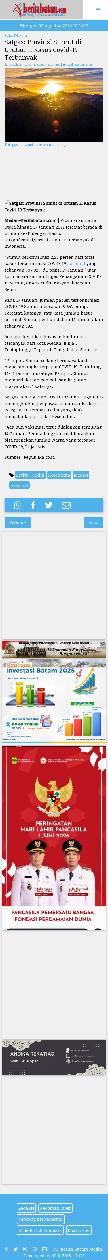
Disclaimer (79, 1230)
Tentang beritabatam (40, 1219)
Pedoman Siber (55, 1208)
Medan (81, 475)
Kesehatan (59, 475)
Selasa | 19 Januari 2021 (39, 65)
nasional (76, 263)
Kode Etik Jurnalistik (40, 1230)
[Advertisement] (54, 173)
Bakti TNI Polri (16, 35)
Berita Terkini (30, 475)
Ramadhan (14, 65)
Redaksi (26, 1208)
